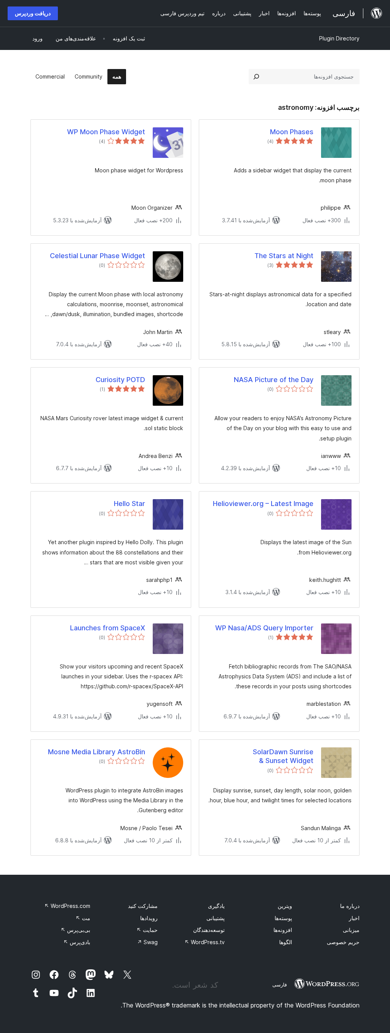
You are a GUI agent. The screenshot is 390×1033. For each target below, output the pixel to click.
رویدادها (149, 918)
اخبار (354, 918)
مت (82, 918)
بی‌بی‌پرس (75, 930)
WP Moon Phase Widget (106, 132)
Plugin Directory (339, 38)
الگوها (285, 942)
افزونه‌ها (282, 930)
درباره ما (350, 906)
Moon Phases (291, 132)
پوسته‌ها (283, 918)
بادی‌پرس (76, 942)
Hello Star (129, 504)
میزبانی (351, 930)
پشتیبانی (215, 918)
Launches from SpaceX (107, 628)
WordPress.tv (204, 942)
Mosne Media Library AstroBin (96, 752)
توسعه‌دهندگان (209, 930)
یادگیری (216, 906)
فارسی (279, 985)
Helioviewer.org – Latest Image (263, 504)
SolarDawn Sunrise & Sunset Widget (283, 756)
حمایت (147, 930)
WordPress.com (67, 906)
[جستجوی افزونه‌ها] (256, 76)
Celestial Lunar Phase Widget (97, 256)
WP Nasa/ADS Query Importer (264, 628)
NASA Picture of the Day (273, 380)
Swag (147, 942)
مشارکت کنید (143, 906)
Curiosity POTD (120, 380)
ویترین (285, 906)
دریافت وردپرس (33, 13)
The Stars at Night (283, 256)
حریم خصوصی (343, 942)
